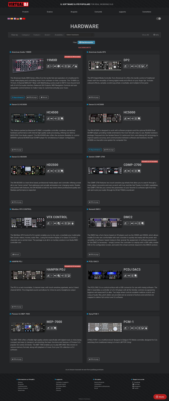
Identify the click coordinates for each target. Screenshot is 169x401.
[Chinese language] (24, 18)
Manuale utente (61, 384)
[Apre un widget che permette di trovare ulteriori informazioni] (160, 397)
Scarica (50, 12)
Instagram (137, 386)
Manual (44, 97)
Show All (145, 35)
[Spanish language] (11, 18)
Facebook (136, 382)
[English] (8, 18)
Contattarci (97, 384)
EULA (96, 388)
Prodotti (25, 12)
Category (25, 35)
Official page (32, 97)
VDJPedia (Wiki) (61, 386)
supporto (122, 12)
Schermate (21, 390)
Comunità (98, 12)
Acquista (74, 12)
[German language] (18, 18)
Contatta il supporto (62, 382)
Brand (47, 35)
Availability (59, 35)
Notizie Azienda (99, 382)
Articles (58, 388)
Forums (58, 390)
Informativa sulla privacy (102, 386)
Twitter (136, 388)
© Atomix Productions (84, 399)
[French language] (15, 18)
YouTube (137, 384)
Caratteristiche (22, 386)
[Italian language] (21, 18)
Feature (36, 35)
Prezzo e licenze (23, 388)
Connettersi (146, 12)
